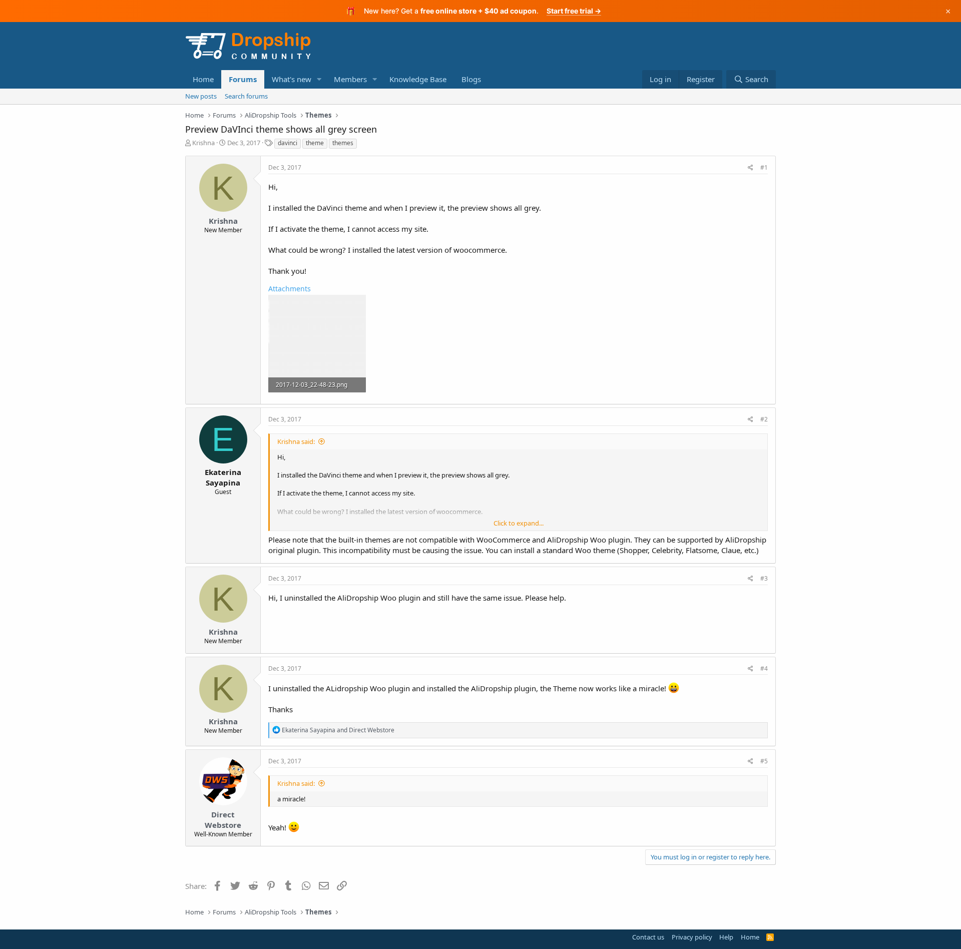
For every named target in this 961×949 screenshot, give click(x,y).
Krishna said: (296, 441)
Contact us (648, 936)
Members (350, 79)
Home (203, 79)
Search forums (246, 96)
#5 (764, 761)
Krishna (203, 142)
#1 (764, 167)
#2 (764, 419)
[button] (319, 79)
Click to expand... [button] (519, 523)
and (338, 730)
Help (726, 936)
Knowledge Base (417, 79)
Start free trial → (574, 11)
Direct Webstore (223, 819)
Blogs (471, 79)
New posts (201, 96)
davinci (287, 143)
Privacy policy (692, 936)
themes (342, 143)
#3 (764, 578)
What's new (291, 79)
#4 (764, 668)
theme (315, 143)
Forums (243, 79)
